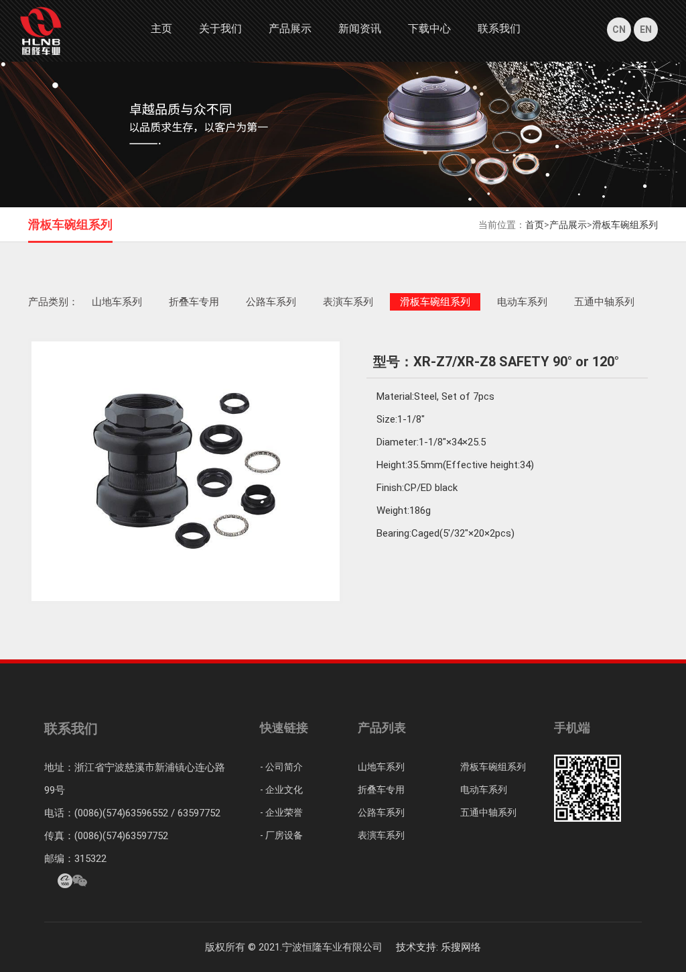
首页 (534, 224)
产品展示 (290, 28)
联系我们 (499, 28)
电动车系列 (522, 302)
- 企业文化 (281, 789)
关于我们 (220, 28)
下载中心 (429, 28)
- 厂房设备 (281, 835)
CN (619, 29)
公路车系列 (271, 302)
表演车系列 (348, 302)
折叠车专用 (194, 302)
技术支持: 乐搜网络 (438, 947)
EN (646, 29)
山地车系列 (117, 302)
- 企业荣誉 (281, 812)
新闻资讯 (359, 28)
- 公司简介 (281, 766)
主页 (161, 28)
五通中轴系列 (604, 302)
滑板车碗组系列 (625, 224)
